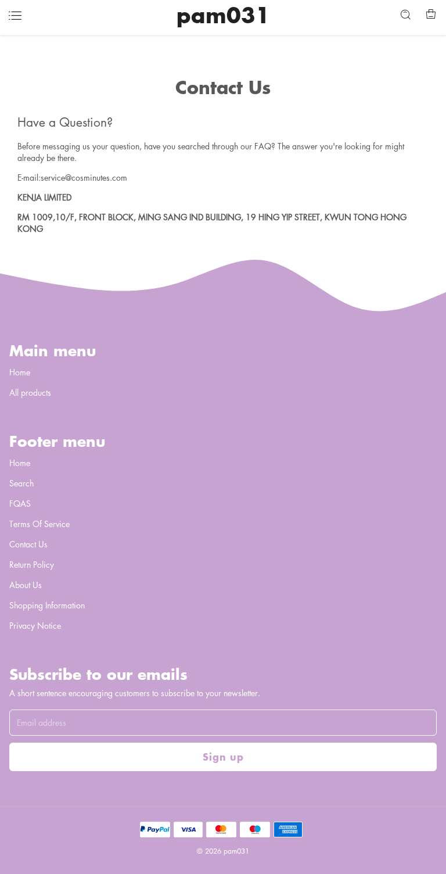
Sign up (223, 756)
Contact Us (28, 544)
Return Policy (31, 564)
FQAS (20, 503)
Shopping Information (47, 605)
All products (30, 392)
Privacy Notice (35, 625)
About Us (25, 584)
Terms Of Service (39, 523)
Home (19, 372)
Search (21, 483)
